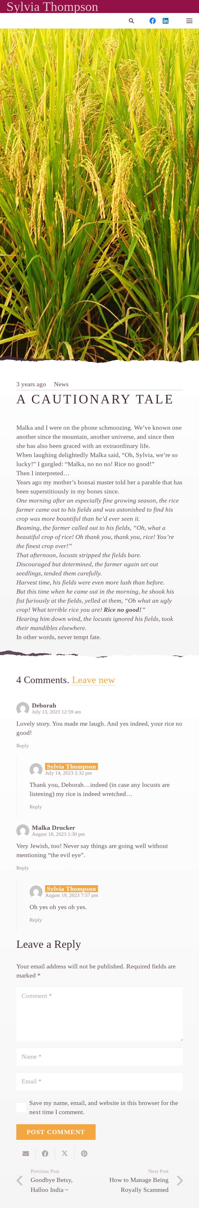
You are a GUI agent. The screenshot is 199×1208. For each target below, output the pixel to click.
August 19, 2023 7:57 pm (71, 895)
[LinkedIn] (165, 20)
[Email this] (26, 1153)
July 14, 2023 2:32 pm (68, 773)
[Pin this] (84, 1153)
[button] (131, 20)
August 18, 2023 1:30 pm (58, 834)
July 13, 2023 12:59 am (56, 712)
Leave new (93, 679)
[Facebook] (152, 20)
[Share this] (45, 1153)
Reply (22, 745)
